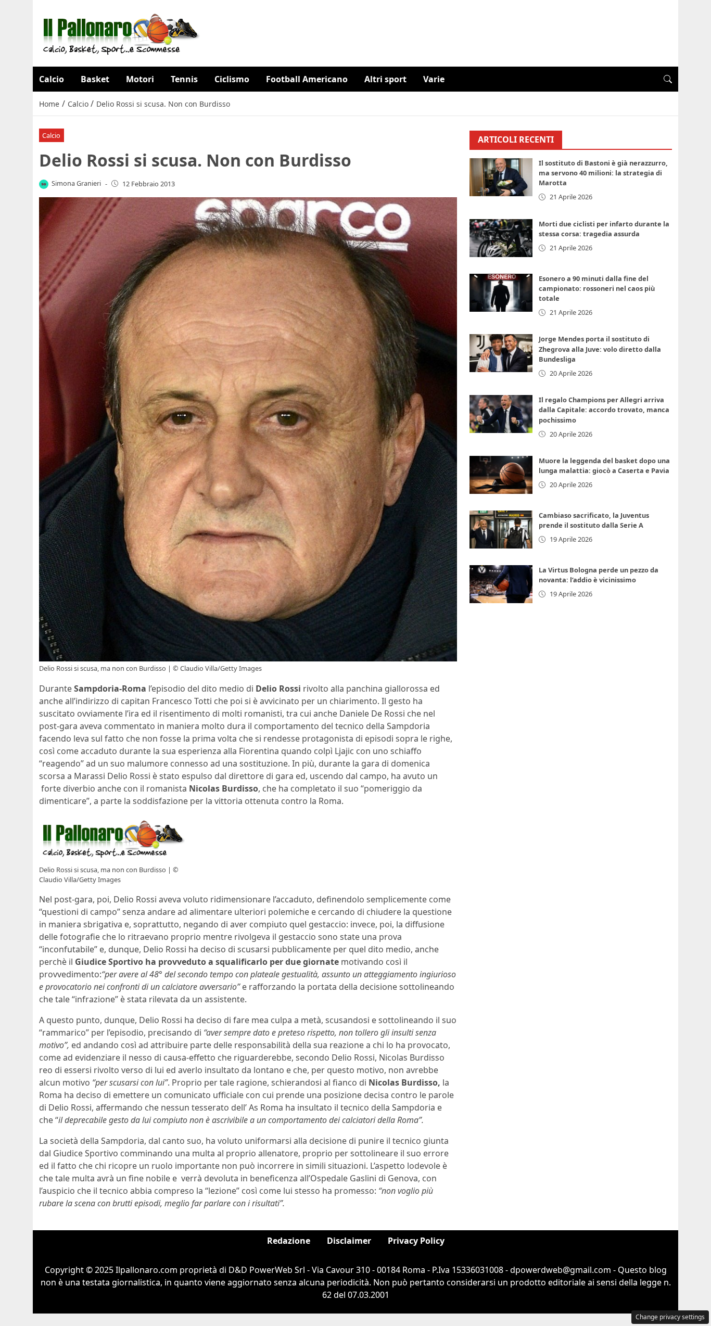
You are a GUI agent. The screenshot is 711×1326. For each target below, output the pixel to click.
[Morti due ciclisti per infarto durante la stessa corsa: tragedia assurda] (501, 238)
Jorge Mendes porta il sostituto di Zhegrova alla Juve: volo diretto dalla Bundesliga (600, 349)
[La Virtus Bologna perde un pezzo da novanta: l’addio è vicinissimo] (501, 585)
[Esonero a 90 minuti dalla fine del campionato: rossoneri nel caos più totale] (501, 293)
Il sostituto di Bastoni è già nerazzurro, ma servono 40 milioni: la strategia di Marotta (603, 173)
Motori (140, 79)
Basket (95, 79)
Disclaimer (349, 1240)
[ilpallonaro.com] (119, 32)
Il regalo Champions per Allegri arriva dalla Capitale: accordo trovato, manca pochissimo (604, 410)
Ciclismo (231, 79)
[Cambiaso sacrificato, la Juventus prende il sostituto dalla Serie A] (501, 530)
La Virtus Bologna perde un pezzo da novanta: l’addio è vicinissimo (598, 575)
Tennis (184, 79)
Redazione (288, 1240)
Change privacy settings (670, 1316)
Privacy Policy (416, 1240)
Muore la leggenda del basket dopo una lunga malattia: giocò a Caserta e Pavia (604, 466)
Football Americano (307, 79)
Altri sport (385, 79)
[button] (668, 79)
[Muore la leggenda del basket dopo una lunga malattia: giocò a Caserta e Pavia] (501, 475)
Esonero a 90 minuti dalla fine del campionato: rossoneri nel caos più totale (597, 288)
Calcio (51, 79)
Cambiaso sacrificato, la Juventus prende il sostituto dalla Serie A (594, 520)
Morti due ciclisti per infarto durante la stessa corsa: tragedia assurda (604, 228)
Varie (434, 79)
